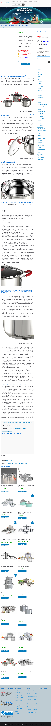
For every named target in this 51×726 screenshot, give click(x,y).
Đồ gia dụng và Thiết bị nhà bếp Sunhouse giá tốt (19, 701)
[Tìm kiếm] (23, 5)
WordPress (45, 724)
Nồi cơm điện (40, 107)
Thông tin (30, 1)
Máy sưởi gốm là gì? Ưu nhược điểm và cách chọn (32, 697)
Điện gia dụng (19, 1)
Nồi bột (39, 150)
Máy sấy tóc (40, 93)
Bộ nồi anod (40, 136)
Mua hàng (36, 1)
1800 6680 (11, 703)
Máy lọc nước (40, 90)
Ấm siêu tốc (40, 69)
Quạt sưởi (39, 120)
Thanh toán (17, 713)
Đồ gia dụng (6, 27)
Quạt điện (39, 114)
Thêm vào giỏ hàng (25, 63)
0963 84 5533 (46, 41)
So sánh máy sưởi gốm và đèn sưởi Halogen (32, 694)
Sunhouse (13, 1)
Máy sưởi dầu (40, 95)
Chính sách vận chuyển (19, 697)
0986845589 (11, 428)
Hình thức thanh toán (18, 708)
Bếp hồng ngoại (40, 72)
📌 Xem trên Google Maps (7, 431)
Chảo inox (39, 147)
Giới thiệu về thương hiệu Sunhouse (19, 706)
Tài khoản (16, 711)
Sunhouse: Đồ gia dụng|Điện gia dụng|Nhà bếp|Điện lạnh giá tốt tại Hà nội (22, 724)
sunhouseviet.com (4, 696)
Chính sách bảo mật (18, 690)
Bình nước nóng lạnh (41, 128)
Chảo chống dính (41, 145)
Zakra (41, 724)
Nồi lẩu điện (40, 109)
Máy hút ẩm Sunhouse (42, 130)
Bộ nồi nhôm (40, 142)
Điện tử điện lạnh (40, 127)
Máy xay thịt (40, 102)
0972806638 (26, 58)
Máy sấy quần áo (41, 92)
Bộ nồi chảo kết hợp (41, 138)
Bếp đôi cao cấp (40, 155)
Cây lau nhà (40, 143)
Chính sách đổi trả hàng (19, 692)
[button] (22, 1)
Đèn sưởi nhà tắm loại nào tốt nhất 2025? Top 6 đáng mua (32, 704)
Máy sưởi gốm (40, 97)
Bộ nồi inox (9, 27)
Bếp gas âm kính (41, 157)
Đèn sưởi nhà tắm (41, 81)
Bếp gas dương (40, 159)
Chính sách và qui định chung (20, 695)
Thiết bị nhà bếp (40, 154)
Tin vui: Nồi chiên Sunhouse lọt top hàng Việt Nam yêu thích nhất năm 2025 (32, 700)
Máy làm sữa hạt (40, 88)
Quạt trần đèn (40, 125)
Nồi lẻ (39, 152)
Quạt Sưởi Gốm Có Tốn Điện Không (31, 713)
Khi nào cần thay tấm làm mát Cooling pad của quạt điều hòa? (32, 710)
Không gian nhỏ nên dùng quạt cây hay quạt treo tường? (32, 707)
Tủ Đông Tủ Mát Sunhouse (42, 133)
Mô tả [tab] (3, 71)
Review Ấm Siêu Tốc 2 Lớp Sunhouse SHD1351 (31, 691)
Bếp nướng (40, 74)
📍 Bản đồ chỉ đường (22, 61)
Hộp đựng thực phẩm (41, 149)
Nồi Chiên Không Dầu (41, 106)
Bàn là (39, 70)
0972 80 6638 (45, 43)
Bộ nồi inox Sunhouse (10, 460)
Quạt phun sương (41, 118)
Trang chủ (2, 27)
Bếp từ (39, 76)
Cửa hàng (16, 699)
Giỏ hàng (16, 703)
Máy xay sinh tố (40, 100)
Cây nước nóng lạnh (41, 79)
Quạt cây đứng (40, 113)
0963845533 (26, 57)
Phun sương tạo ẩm (41, 111)
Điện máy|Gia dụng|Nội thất (14, 457)
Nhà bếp (25, 1)
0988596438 (17, 428)
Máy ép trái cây (40, 86)
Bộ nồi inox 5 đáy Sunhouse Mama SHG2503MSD (17, 463)
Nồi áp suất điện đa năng (42, 104)
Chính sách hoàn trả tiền (19, 694)
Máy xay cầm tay (40, 99)
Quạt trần (39, 123)
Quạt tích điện (40, 121)
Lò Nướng (39, 83)
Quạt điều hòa (40, 116)
